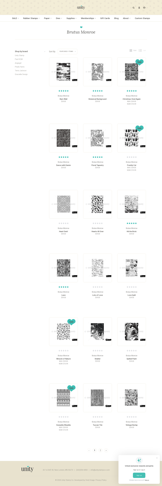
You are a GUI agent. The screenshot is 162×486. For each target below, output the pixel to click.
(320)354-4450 (82, 470)
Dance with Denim (63, 165)
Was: (129, 101)
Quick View (63, 77)
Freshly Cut (131, 165)
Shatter (98, 359)
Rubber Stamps (30, 18)
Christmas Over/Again (132, 99)
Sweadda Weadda (63, 425)
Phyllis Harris (19, 67)
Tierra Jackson (20, 71)
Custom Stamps (142, 18)
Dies (58, 18)
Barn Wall (63, 99)
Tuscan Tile (97, 425)
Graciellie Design (21, 74)
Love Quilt (132, 295)
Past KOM (19, 59)
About (126, 18)
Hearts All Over (98, 231)
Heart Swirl (63, 231)
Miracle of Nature (63, 359)
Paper (47, 18)
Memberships (88, 18)
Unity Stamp (19, 55)
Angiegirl (18, 63)
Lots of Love (97, 295)
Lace (63, 295)
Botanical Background (97, 99)
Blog (116, 18)
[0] (144, 7)
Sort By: (52, 51)
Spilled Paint (132, 359)
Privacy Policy (101, 480)
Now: (129, 104)
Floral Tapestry (97, 165)
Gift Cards (105, 18)
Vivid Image (90, 480)
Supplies (70, 18)
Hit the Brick (131, 231)
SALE (15, 18)
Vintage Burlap (132, 425)
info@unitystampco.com (100, 470)
